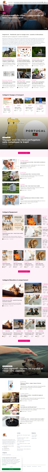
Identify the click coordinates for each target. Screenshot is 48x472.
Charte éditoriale (34, 466)
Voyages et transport (16, 2)
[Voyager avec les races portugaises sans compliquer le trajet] (24, 133)
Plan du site (39, 466)
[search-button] (42, 2)
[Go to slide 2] (45, 28)
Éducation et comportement (28, 2)
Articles (18, 433)
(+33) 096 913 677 (6, 448)
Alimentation (20, 58)
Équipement (21, 2)
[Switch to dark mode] (45, 2)
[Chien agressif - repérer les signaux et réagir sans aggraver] (24, 362)
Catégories (4, 452)
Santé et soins (34, 2)
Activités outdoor (36, 58)
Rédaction (34, 433)
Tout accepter (11, 469)
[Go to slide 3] (46, 28)
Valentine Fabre (4, 144)
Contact (25, 466)
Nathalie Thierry (4, 372)
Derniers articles (10, 2)
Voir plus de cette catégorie (23, 271)
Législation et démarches (7, 58)
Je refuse (11, 466)
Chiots (4, 13)
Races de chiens (39, 2)
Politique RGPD (29, 466)
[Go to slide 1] (44, 28)
